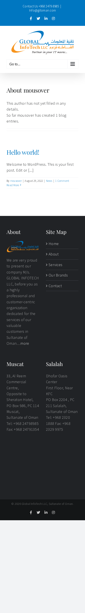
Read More (13, 185)
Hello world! (23, 152)
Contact (55, 285)
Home (54, 243)
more (24, 343)
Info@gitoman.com (42, 10)
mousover (16, 181)
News (49, 181)
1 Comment (62, 181)
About (54, 254)
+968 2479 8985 (49, 6)
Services (55, 264)
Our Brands (58, 275)
